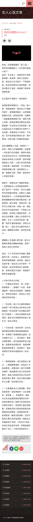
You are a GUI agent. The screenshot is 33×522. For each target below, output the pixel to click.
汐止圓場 (6, 464)
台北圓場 (6, 470)
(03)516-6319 (27, 493)
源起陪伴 (6, 23)
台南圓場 (6, 499)
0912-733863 (27, 487)
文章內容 (19, 23)
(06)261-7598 (27, 499)
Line (16, 449)
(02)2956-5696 (26, 476)
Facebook (11, 449)
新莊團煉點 (7, 487)
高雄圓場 (6, 505)
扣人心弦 (12, 23)
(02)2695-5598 (26, 464)
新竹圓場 (6, 493)
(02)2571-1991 (26, 470)
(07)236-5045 (27, 505)
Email (21, 449)
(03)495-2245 (27, 482)
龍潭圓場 (6, 482)
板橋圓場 (6, 476)
